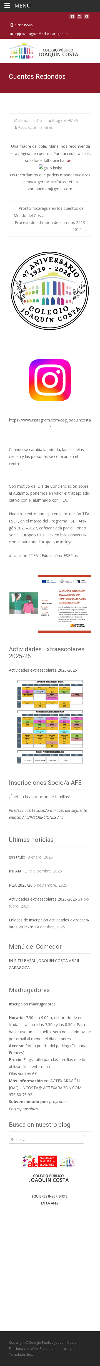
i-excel (64, 1348)
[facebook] (72, 18)
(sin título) (18, 857)
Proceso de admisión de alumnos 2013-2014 (50, 226)
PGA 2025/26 (20, 885)
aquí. (71, 160)
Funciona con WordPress (29, 1348)
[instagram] (79, 18)
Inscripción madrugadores (32, 1004)
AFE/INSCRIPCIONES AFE (42, 817)
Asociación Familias (35, 127)
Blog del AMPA (65, 120)
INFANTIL (18, 871)
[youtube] (86, 18)
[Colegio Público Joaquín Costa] (43, 50)
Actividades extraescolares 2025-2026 (43, 670)
